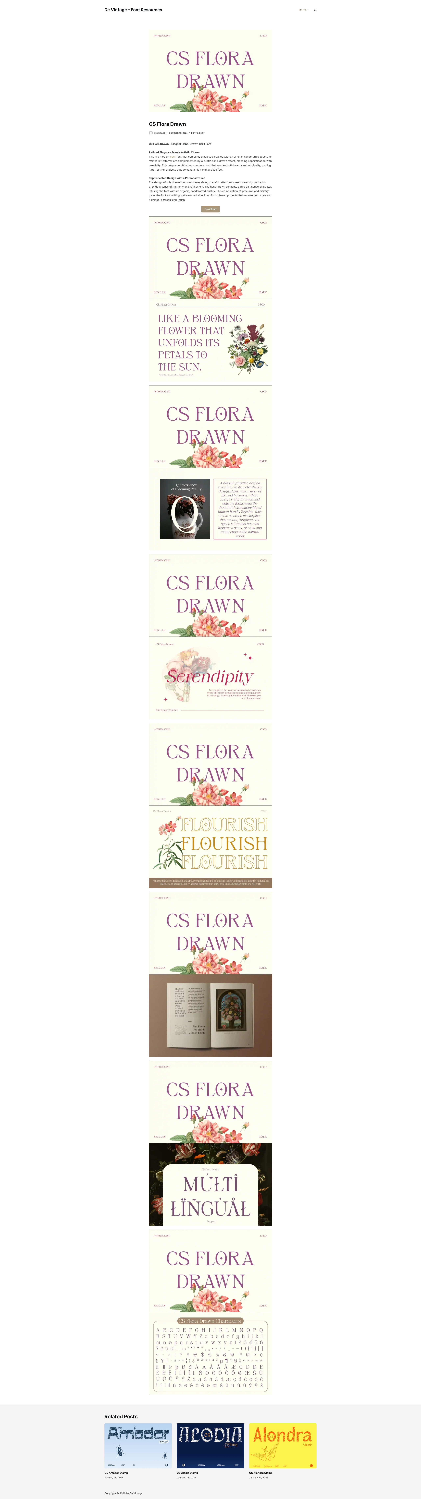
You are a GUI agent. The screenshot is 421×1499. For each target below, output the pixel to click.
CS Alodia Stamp (187, 1472)
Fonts (194, 133)
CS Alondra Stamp (260, 1472)
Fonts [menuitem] (302, 10)
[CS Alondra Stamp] (283, 1445)
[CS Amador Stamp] (138, 1445)
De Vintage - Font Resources (133, 9)
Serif (202, 133)
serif (173, 156)
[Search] (315, 10)
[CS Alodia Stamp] (210, 1445)
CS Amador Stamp (116, 1472)
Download (210, 209)
